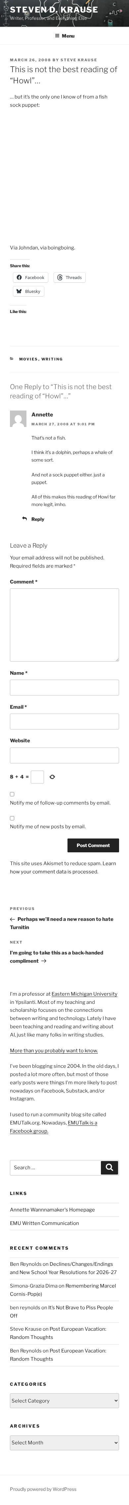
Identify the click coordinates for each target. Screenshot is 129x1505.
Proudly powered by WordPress (43, 1489)
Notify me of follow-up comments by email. (60, 803)
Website (20, 741)
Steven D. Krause (54, 9)
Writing (52, 359)
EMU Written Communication (44, 1223)
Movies (28, 359)
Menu (68, 36)
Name (18, 673)
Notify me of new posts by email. (48, 827)
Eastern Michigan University (84, 994)
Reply (37, 519)
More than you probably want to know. (54, 1051)
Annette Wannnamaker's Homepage (52, 1210)
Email (18, 707)
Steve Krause (79, 60)
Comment (23, 582)
